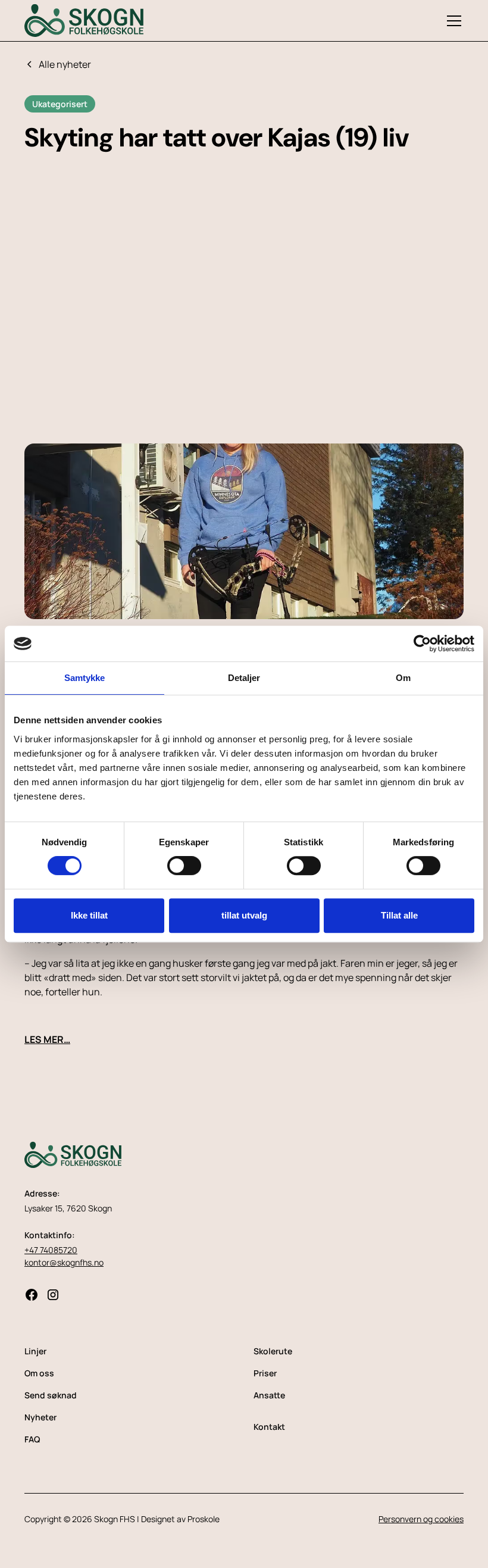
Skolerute (273, 1351)
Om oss (39, 1373)
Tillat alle (399, 915)
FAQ (32, 1439)
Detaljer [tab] (244, 678)
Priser (265, 1373)
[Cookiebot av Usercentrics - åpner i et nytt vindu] (422, 643)
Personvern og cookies (421, 1519)
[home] (83, 20)
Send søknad (50, 1395)
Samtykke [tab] (84, 678)
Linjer (35, 1351)
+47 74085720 (50, 1249)
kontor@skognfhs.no (64, 1262)
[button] (452, 21)
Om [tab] (403, 678)
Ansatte (269, 1395)
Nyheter (40, 1417)
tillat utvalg (244, 915)
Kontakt (269, 1426)
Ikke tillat (89, 915)
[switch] (184, 865)
